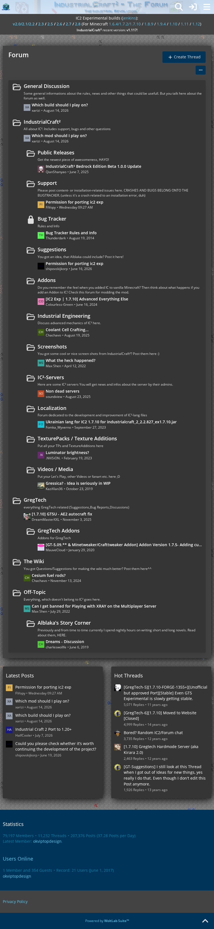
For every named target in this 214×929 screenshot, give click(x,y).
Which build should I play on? (60, 105)
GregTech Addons (59, 530)
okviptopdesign (47, 841)
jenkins (129, 18)
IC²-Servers (51, 377)
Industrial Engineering (64, 315)
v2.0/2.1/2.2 (24, 24)
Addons (47, 280)
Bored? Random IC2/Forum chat (153, 732)
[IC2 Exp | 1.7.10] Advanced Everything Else (87, 299)
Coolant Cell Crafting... (67, 329)
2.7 (68, 24)
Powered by (107, 920)
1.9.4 (161, 24)
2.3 (41, 24)
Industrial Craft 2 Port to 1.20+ (43, 729)
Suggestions (52, 249)
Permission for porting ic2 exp (74, 202)
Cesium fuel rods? (48, 575)
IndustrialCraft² (42, 121)
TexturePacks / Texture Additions (77, 438)
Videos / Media (55, 469)
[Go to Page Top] (205, 921)
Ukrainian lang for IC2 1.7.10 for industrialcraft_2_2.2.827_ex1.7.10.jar (111, 421)
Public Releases (56, 152)
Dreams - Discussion (65, 641)
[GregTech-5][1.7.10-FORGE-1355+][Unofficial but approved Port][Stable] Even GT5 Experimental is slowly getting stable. (165, 692)
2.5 (50, 24)
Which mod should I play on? (59, 135)
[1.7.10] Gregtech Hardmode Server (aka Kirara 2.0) (161, 749)
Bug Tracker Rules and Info (71, 232)
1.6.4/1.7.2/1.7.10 (125, 24)
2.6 (59, 24)
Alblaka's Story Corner (64, 622)
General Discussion (46, 86)
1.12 (196, 24)
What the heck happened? (70, 360)
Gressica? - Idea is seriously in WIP (78, 483)
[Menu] (206, 7)
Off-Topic (35, 592)
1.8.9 (148, 24)
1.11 (185, 24)
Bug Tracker (52, 218)
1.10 (173, 24)
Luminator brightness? (67, 452)
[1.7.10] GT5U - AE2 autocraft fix (62, 514)
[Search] (178, 7)
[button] (201, 70)
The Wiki (34, 561)
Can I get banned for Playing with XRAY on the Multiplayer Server (94, 606)
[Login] (192, 7)
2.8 (78, 24)
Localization (52, 408)
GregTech (35, 499)
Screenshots (52, 346)
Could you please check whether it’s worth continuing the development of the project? (55, 746)
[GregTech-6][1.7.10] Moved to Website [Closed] (160, 715)
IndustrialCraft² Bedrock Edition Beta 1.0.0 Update (93, 166)
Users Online (18, 858)
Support (47, 183)
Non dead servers (62, 391)
